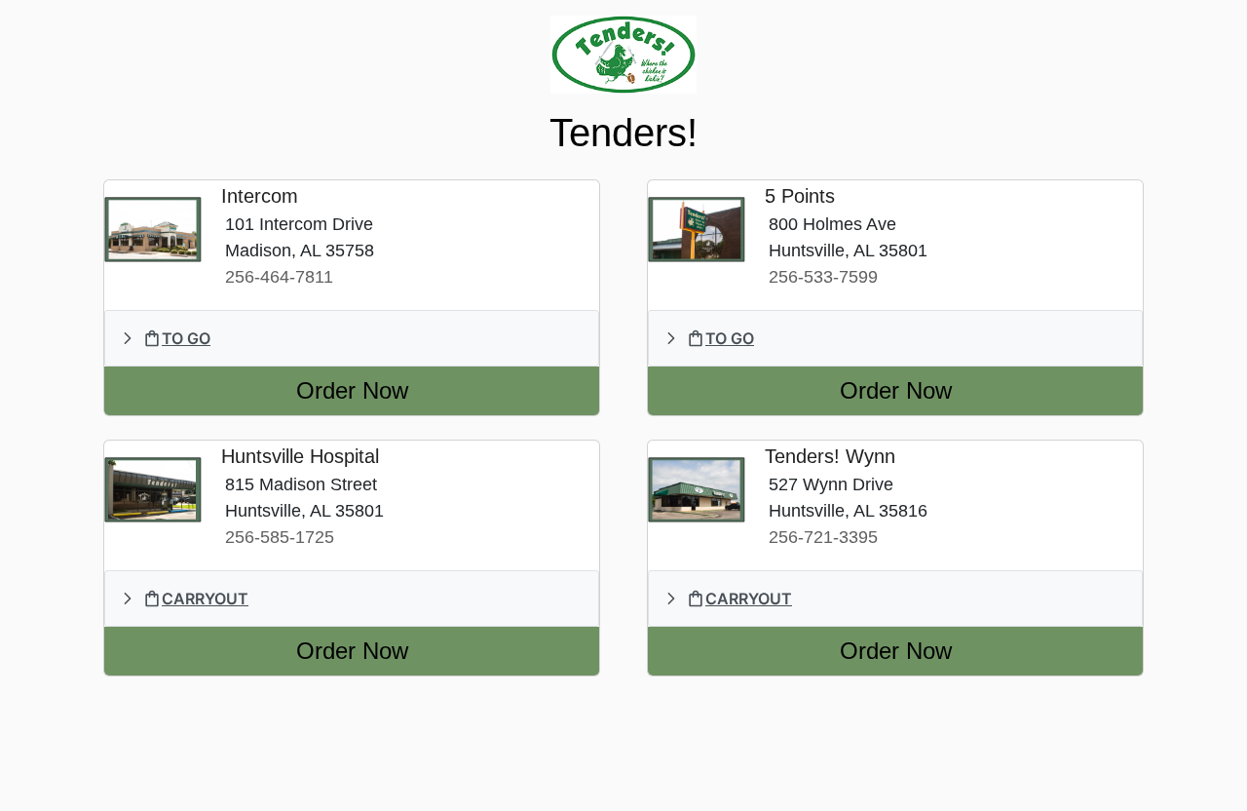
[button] (351, 338)
